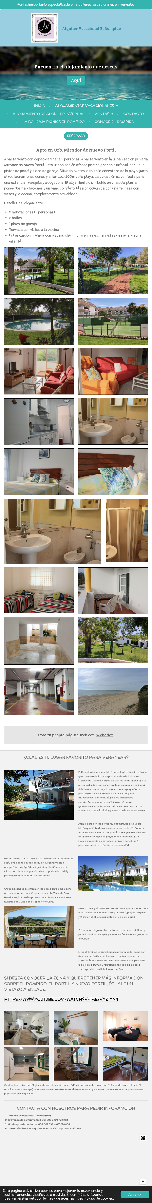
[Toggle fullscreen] (143, 1138)
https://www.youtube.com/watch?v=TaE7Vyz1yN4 (61, 999)
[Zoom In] (143, 1181)
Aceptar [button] (134, 1195)
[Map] (76, 1162)
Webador (104, 735)
